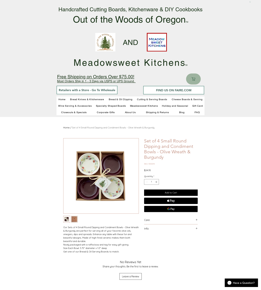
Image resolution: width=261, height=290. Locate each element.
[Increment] (156, 182)
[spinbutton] (151, 182)
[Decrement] (146, 182)
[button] (250, 1)
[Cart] (193, 78)
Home (66, 127)
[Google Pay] (171, 209)
